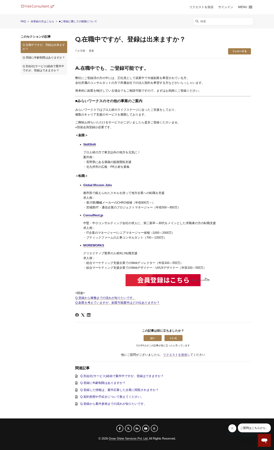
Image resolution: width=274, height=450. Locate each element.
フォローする (239, 51)
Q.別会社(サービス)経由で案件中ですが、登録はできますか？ (43, 68)
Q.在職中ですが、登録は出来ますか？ (44, 46)
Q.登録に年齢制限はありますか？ (44, 57)
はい (152, 338)
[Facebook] (77, 315)
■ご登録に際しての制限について (78, 21)
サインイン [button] (225, 7)
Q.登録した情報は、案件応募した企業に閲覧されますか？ (119, 390)
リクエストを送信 (201, 7)
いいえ (173, 338)
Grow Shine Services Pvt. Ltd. (128, 438)
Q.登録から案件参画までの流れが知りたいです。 (113, 403)
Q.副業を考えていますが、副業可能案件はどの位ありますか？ (117, 302)
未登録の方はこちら (42, 21)
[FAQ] (38, 7)
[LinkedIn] (88, 315)
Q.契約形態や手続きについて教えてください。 (112, 396)
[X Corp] (83, 315)
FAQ (23, 21)
